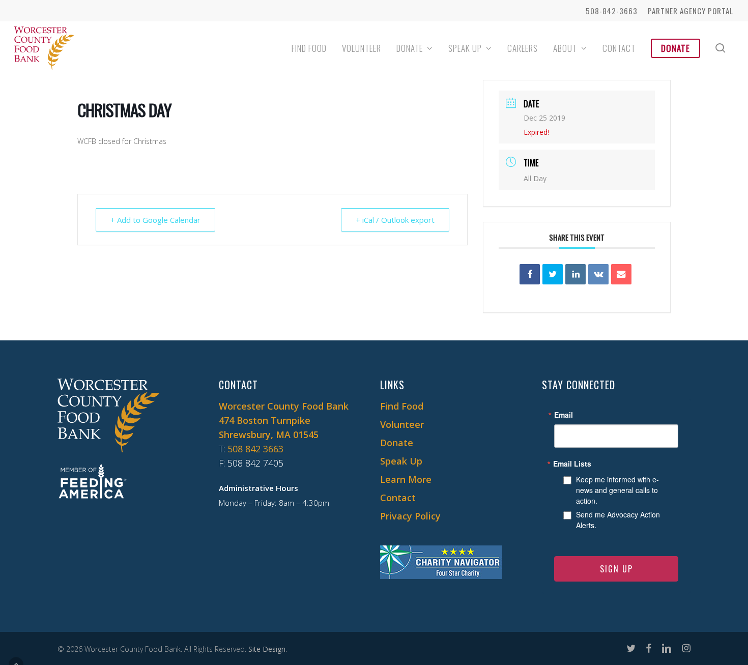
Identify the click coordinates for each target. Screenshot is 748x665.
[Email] (621, 274)
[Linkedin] (575, 274)
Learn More (405, 479)
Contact (398, 497)
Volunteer (402, 424)
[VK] (598, 274)
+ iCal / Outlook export (395, 220)
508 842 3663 (255, 449)
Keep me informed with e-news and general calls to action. (617, 490)
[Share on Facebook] (530, 274)
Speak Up (401, 461)
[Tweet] (552, 274)
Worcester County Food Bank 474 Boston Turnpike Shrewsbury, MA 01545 (284, 420)
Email (563, 414)
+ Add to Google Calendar (155, 220)
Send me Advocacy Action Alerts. (618, 519)
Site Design (266, 649)
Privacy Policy (410, 516)
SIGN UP (616, 569)
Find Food (401, 406)
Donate (396, 443)
